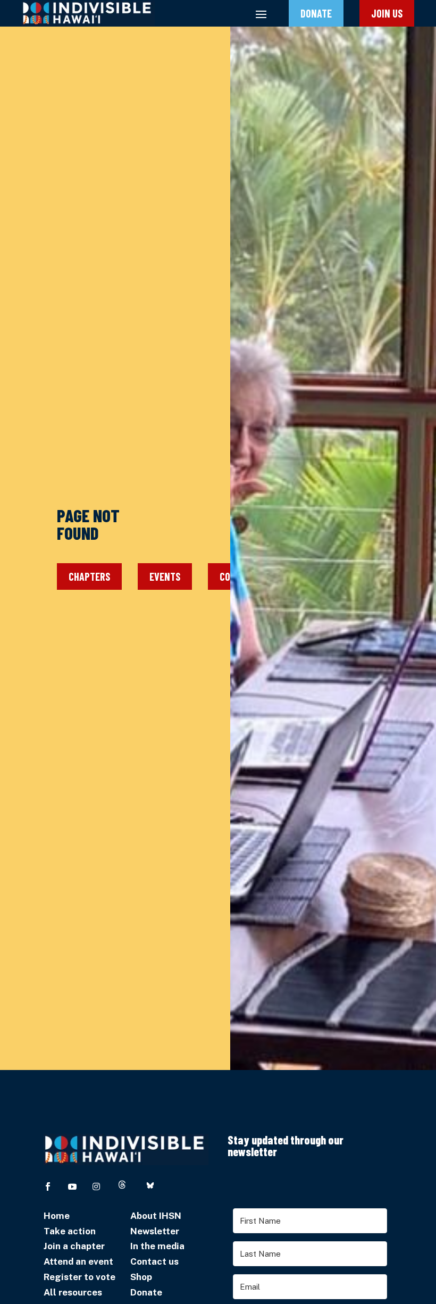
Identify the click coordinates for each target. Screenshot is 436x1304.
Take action (70, 1231)
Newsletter (154, 1231)
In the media (157, 1246)
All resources (73, 1292)
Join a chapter (74, 1246)
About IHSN (155, 1215)
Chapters (89, 576)
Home (57, 1215)
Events (164, 576)
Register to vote (79, 1277)
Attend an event (78, 1261)
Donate (316, 13)
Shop (141, 1277)
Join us (387, 13)
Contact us (154, 1261)
